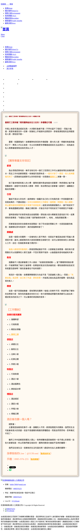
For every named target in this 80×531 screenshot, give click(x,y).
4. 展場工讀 (14, 334)
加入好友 (9, 68)
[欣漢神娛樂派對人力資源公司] (12, 480)
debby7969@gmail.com (18, 484)
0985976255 (17, 489)
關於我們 (11, 11)
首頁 (8, 8)
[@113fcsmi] (9, 511)
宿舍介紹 (55, 79)
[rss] (4, 514)
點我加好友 (45, 454)
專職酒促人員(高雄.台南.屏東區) (35, 84)
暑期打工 (54, 177)
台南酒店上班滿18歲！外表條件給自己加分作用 (28, 92)
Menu (3, 34)
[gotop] (1, 478)
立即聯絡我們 (11, 66)
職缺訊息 (12, 18)
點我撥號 (35, 459)
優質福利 (13, 21)
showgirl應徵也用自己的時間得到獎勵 (23, 88)
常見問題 (10, 16)
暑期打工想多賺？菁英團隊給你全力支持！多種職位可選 (31, 101)
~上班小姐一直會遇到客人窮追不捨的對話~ (26, 110)
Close (3, 36)
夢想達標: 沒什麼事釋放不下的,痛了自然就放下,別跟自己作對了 (34, 105)
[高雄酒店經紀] (5, 29)
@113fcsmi (15, 501)
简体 (11, 4)
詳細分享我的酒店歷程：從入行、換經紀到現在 (28, 97)
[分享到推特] (1, 514)
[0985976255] (10, 509)
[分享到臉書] (3, 514)
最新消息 (10, 23)
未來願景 (41, 79)
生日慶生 (12, 84)
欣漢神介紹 (13, 79)
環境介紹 (12, 13)
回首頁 (5, 4)
